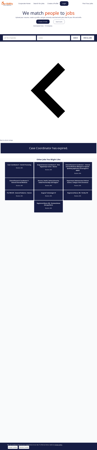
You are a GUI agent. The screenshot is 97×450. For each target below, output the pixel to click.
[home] (7, 3)
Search (75, 38)
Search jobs (59, 22)
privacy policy (58, 445)
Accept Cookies (12, 447)
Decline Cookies (23, 447)
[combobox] (19, 38)
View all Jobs (87, 38)
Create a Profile (42, 22)
